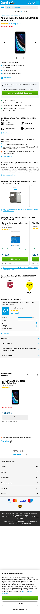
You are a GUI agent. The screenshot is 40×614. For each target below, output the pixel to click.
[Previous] (5, 43)
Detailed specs (7, 133)
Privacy (17, 521)
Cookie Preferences (31, 521)
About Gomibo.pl (8, 521)
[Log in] (29, 2)
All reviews (6, 333)
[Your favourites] (33, 2)
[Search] (36, 7)
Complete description (9, 175)
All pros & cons (7, 156)
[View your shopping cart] (37, 2)
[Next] (35, 43)
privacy (23, 591)
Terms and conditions (14, 523)
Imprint (22, 521)
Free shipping (11, 263)
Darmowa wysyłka (12, 421)
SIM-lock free (7, 77)
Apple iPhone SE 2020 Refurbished (11, 15)
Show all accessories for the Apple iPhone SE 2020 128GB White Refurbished (20, 210)
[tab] (16, 58)
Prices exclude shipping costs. (20, 515)
